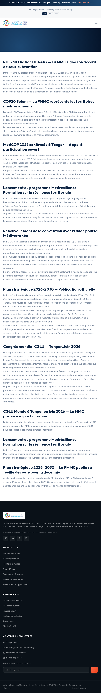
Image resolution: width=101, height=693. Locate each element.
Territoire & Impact (11, 564)
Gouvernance (9, 621)
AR (56, 14)
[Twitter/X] (5, 538)
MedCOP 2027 (9, 626)
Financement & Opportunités (16, 584)
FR (45, 14)
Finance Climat (9, 611)
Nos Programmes (11, 559)
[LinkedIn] (12, 538)
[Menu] (96, 23)
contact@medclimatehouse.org (59, 10)
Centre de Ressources (13, 579)
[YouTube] (26, 538)
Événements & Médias (13, 574)
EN (50, 14)
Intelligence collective (12, 616)
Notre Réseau (9, 569)
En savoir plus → (85, 3)
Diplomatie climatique (12, 600)
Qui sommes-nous (11, 553)
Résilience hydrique (12, 606)
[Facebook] (19, 538)
